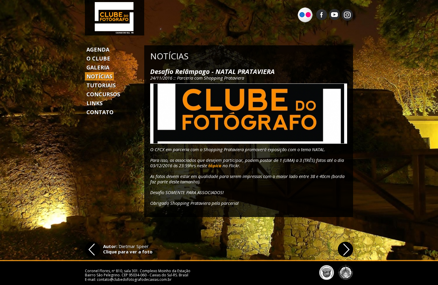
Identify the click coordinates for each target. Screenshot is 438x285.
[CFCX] (248, 113)
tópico (214, 165)
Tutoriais (101, 85)
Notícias (99, 76)
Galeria (97, 67)
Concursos (103, 94)
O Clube (98, 58)
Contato (100, 112)
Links (94, 103)
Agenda (97, 49)
